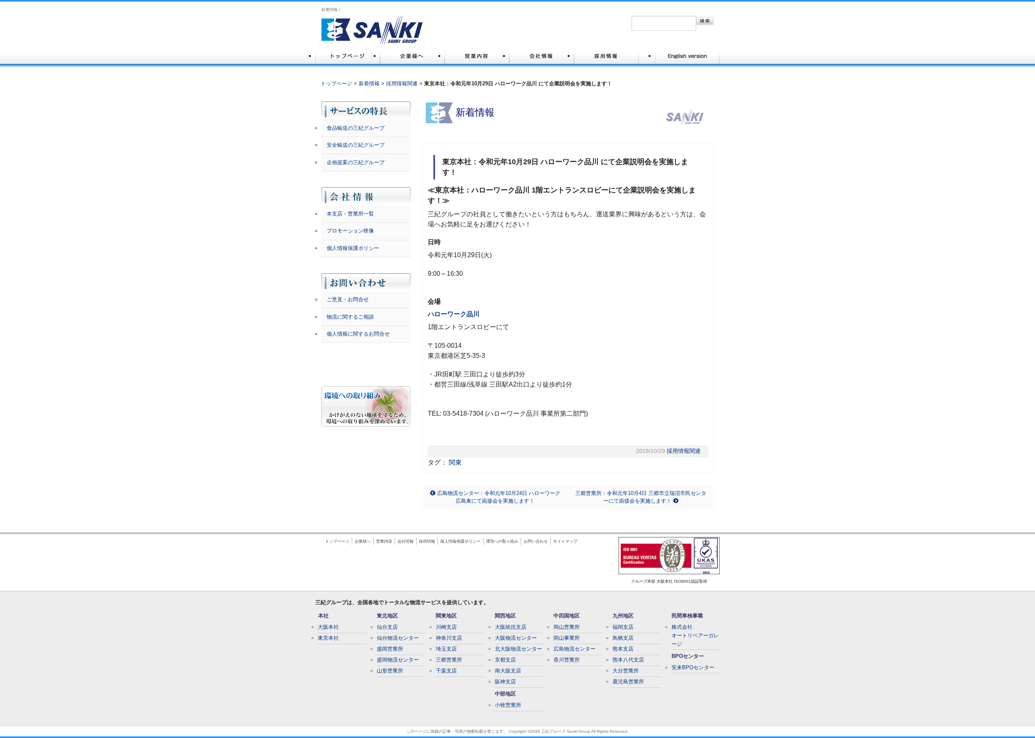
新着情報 (369, 83)
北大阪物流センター (518, 649)
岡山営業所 (566, 627)
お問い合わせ (536, 541)
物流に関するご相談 (350, 317)
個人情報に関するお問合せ (358, 334)
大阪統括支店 (510, 627)
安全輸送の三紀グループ (355, 145)
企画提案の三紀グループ (355, 162)
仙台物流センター (398, 638)
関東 (455, 462)
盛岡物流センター (398, 660)
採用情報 (427, 541)
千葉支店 (446, 671)
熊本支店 (623, 649)
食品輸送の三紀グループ (355, 128)
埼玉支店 (446, 649)
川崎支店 (446, 627)
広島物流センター (574, 649)
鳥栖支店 (623, 638)
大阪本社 (328, 627)
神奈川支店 (449, 638)
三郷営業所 (449, 660)
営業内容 (384, 541)
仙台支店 (387, 627)
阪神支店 (505, 682)
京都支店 (505, 660)
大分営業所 (626, 671)
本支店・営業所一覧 (350, 214)
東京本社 (328, 638)
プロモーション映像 (350, 231)
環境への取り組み (502, 541)
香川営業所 (566, 660)
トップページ (336, 83)
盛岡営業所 (390, 649)
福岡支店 (623, 627)
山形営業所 (390, 671)
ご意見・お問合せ (348, 299)
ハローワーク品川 (453, 314)
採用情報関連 (402, 83)
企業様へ (363, 541)
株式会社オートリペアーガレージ (695, 635)
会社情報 (405, 541)
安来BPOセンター (693, 667)
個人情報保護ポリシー (353, 248)
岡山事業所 (566, 638)
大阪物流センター (516, 638)
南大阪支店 (508, 671)
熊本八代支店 (628, 660)
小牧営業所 (508, 705)
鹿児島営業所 (628, 682)
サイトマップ (565, 541)
